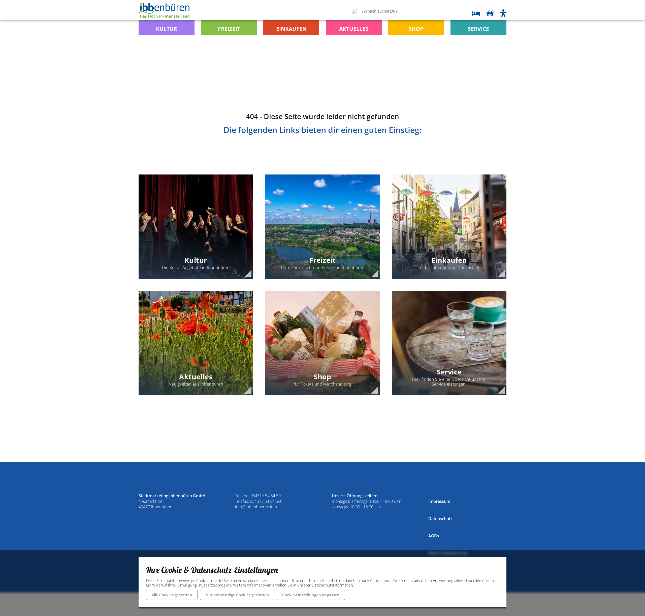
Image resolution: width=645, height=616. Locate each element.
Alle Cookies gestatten (171, 594)
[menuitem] (167, 27)
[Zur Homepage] (164, 10)
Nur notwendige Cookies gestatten (237, 594)
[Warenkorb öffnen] (490, 14)
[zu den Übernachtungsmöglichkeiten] (474, 14)
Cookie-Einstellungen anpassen (311, 594)
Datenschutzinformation (332, 585)
